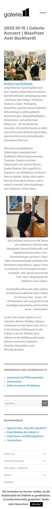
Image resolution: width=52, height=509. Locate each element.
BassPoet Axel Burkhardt (18, 83)
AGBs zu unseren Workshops (23, 385)
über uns (9, 453)
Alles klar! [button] (36, 504)
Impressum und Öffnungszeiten (25, 377)
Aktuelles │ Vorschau (16, 468)
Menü (43, 13)
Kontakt (8, 482)
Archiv (7, 475)
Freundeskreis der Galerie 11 (23, 432)
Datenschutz (14, 381)
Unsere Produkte (14, 461)
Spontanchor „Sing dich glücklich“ (27, 428)
